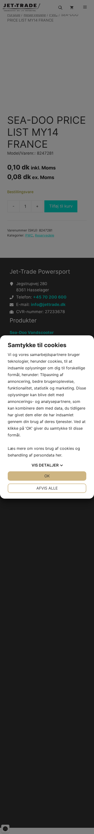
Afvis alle (47, 488)
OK (47, 475)
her (58, 455)
